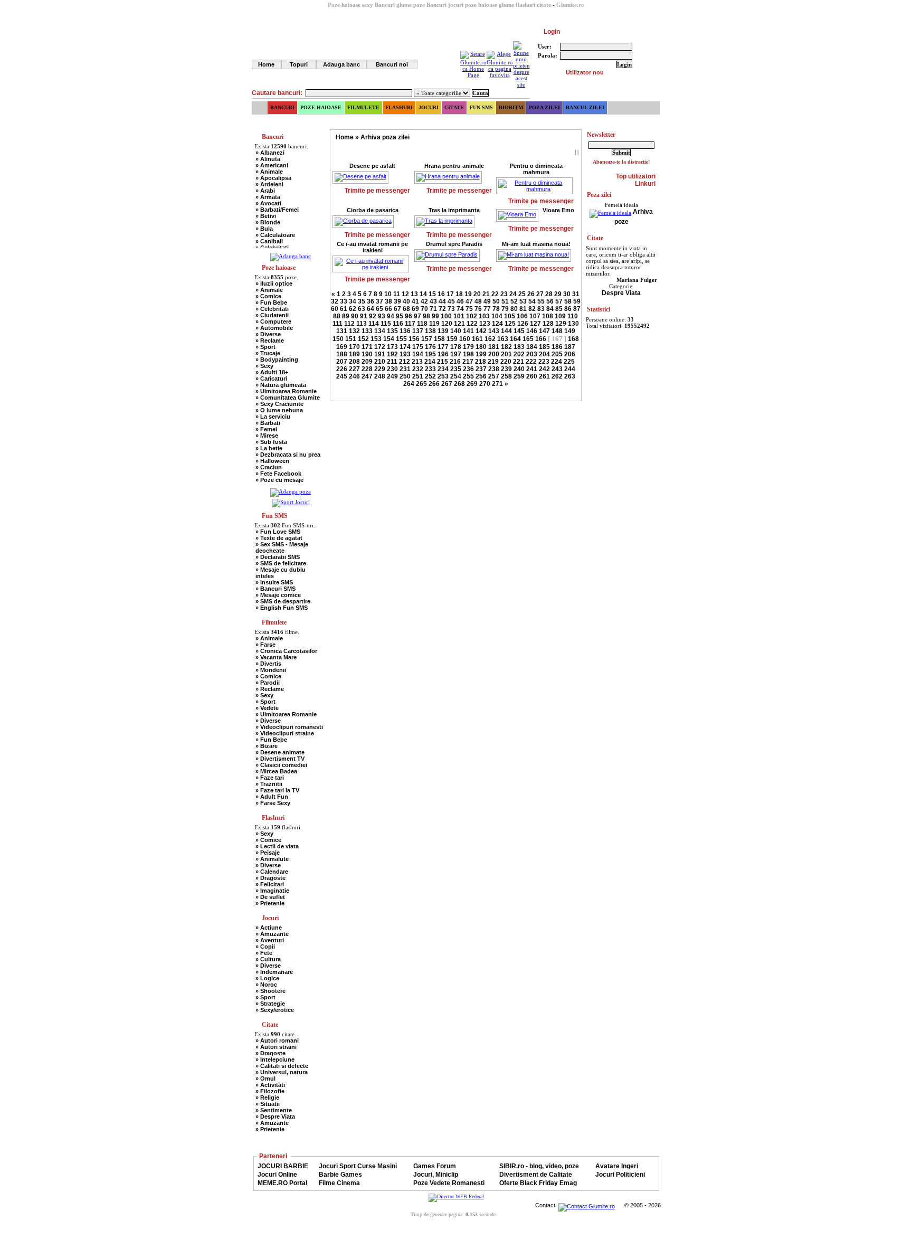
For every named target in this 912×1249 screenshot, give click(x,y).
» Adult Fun (271, 796)
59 (577, 301)
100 (446, 316)
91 (363, 316)
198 (468, 354)
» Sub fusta (271, 442)
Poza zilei (544, 107)
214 (429, 361)
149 (569, 331)
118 (422, 323)
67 (397, 309)
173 (392, 347)
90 (354, 316)
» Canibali (269, 241)
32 (334, 301)
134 (379, 331)
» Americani (271, 165)
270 (484, 383)
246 (354, 376)
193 (405, 354)
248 (379, 376)
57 (559, 301)
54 (532, 301)
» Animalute (272, 859)
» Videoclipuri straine (284, 733)
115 (386, 323)
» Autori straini (276, 1047)
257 (493, 376)
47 (469, 301)
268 (459, 383)
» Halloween (272, 461)
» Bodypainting (276, 359)
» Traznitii (268, 784)
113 (361, 323)
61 (343, 309)
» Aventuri (269, 940)
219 (493, 361)
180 (481, 347)
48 (478, 301)
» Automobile (274, 328)
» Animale (269, 171)
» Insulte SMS (274, 582)
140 (455, 331)
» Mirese (266, 435)
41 (415, 301)
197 (455, 354)
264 (408, 383)
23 (504, 294)
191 (379, 354)
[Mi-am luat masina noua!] (536, 255)
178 (455, 347)
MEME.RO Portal (282, 1183)
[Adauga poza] (290, 491)
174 (405, 347)
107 (534, 316)
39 (397, 301)
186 (557, 347)
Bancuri (282, 107)
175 (417, 347)
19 (468, 294)
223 (543, 361)
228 (367, 369)
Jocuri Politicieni (620, 1174)
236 (468, 369)
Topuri (299, 64)
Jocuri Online (277, 1174)
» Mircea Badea (276, 771)
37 (379, 301)
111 (337, 323)
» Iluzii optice (273, 283)
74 (460, 309)
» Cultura (268, 959)
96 (408, 316)
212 (404, 361)
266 (434, 383)
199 (481, 354)
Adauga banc (341, 64)
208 (354, 361)
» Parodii (267, 682)
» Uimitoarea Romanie (286, 391)
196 (443, 354)
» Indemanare (274, 972)
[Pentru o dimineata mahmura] (537, 185)
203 (531, 354)
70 (424, 309)
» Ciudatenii (272, 315)
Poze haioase (320, 107)
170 (354, 347)
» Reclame (269, 340)
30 (567, 294)
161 (477, 339)
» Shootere (270, 991)
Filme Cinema (339, 1183)
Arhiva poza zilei (385, 137)
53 (523, 301)
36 (370, 301)
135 (392, 331)
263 (569, 376)
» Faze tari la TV (277, 790)
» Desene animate (280, 752)
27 (540, 294)
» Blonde (267, 222)
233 (430, 369)
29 (558, 294)
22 (495, 294)
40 (406, 301)
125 (510, 323)
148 (557, 331)
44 (442, 301)
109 (560, 316)
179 (468, 347)
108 (547, 316)
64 (370, 309)
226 (341, 369)
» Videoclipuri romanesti (289, 727)
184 (531, 347)
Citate (454, 107)
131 (341, 331)
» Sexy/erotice (274, 1010)
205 (557, 354)
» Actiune (268, 927)
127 (535, 323)
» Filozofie (269, 1091)
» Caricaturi (271, 378)
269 (472, 383)
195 (430, 354)
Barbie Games (340, 1174)
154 (388, 339)
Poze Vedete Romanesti (448, 1183)
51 (505, 301)
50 (496, 301)
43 (433, 301)
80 (514, 309)
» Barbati (267, 423)
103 (484, 316)
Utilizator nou (585, 72)
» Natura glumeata (280, 385)
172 (379, 347)
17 (450, 294)
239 (506, 369)
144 (506, 331)
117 (410, 323)
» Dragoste (270, 878)
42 (424, 301)
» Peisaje (267, 852)
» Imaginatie (272, 890)
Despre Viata (621, 293)
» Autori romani (277, 1040)
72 (442, 309)
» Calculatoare (275, 235)
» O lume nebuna (279, 410)
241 (531, 369)
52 (514, 301)
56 (550, 301)
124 (497, 323)
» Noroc (266, 984)
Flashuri (399, 107)
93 (381, 316)
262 (557, 376)
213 (417, 361)
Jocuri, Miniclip (435, 1174)
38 (388, 301)
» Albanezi (269, 152)
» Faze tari (269, 777)
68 (406, 309)
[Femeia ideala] (610, 212)
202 (519, 354)
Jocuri (429, 107)
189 (354, 354)
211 (392, 361)
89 (345, 316)
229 (379, 369)
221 (518, 361)
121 (459, 323)
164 (515, 339)
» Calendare (271, 871)
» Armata (267, 197)
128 (548, 323)
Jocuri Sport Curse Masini (358, 1166)
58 (568, 301)
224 (556, 361)
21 (486, 294)
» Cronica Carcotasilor (286, 651)
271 (497, 383)
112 (349, 323)
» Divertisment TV (280, 758)
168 (573, 339)
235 (455, 369)
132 (354, 331)
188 (341, 354)
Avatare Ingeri (616, 1166)
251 (417, 376)
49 (487, 301)
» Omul (265, 1078)
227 (354, 369)
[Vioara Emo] (520, 215)
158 (439, 339)
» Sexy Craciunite (279, 404)
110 (572, 316)
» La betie (268, 448)
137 (417, 331)
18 (459, 294)
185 (544, 347)
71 (433, 309)
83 (541, 309)
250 (405, 376)
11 (396, 294)
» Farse (265, 644)
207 (341, 361)
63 (361, 309)
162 (490, 339)
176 (430, 347)
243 (557, 369)
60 (334, 309)
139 (443, 331)
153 (376, 339)
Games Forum (434, 1166)
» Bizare (266, 746)
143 (493, 331)
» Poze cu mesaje (279, 480)
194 (417, 354)
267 (446, 383)
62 (352, 309)
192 (392, 354)
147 (544, 331)
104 (496, 316)
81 (523, 309)
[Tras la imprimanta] (447, 221)
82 (532, 309)
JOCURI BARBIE (283, 1166)
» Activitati (270, 1085)
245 (341, 376)
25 (522, 294)
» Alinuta (267, 159)
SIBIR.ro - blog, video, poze (539, 1166)
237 (481, 369)
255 (468, 376)
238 (493, 369)
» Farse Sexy (272, 803)
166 (540, 339)
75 (469, 309)
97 (417, 316)
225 (569, 361)
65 (379, 309)
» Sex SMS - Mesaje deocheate (281, 547)
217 (467, 361)
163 (502, 339)
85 (559, 309)
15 (432, 294)
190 (367, 354)
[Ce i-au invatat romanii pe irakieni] (374, 264)
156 (414, 339)
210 (379, 361)
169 (341, 347)
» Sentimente (273, 1110)
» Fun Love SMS (277, 531)
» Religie (267, 1097)
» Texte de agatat (278, 538)
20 (477, 294)
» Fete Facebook (278, 473)
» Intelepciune (274, 1059)
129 (560, 323)
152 (363, 339)
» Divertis (268, 663)
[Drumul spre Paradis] (450, 255)
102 (471, 316)
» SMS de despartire (282, 601)
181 (493, 347)
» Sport (265, 347)
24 (513, 294)
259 (519, 376)
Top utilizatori (636, 176)
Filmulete (363, 107)
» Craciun (268, 467)
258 (506, 376)
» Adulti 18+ (271, 372)
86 (568, 309)
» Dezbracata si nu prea (287, 454)
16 (441, 294)
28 (549, 294)
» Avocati (268, 203)
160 (464, 339)
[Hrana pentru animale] (451, 177)
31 (576, 294)
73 (451, 309)
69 (415, 309)
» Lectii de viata (277, 846)
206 (569, 354)
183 (519, 347)
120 (446, 323)
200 (493, 354)
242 (544, 369)
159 (452, 339)
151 (350, 339)
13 (414, 294)
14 (423, 294)
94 (390, 316)
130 (573, 323)
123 (484, 323)
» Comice (268, 296)
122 (472, 323)
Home (266, 64)
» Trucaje (267, 353)
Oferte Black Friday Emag (538, 1183)
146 (531, 331)
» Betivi (265, 216)
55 (541, 301)
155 (401, 339)
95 (399, 316)
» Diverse (268, 334)
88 (336, 316)
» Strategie (270, 1003)
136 (405, 331)
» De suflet (270, 897)
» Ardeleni (269, 184)
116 (398, 323)
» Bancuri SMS (275, 588)
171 (367, 347)
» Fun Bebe (271, 302)
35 (361, 301)
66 (388, 309)
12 (405, 294)
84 (550, 309)
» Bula (264, 228)
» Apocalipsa (273, 178)
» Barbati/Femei (277, 209)
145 (519, 331)
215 (442, 361)
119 (434, 323)
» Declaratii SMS (277, 557)
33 (343, 301)
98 (426, 316)
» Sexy (264, 366)
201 (506, 354)
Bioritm (511, 107)
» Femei (266, 429)
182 (506, 347)
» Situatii (267, 1104)
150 (338, 339)
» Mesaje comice (278, 595)
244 (569, 369)
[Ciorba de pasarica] (366, 221)
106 (522, 316)
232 (417, 369)
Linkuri (645, 183)
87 (577, 309)
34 (352, 301)
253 (443, 376)
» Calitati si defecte (281, 1066)
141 (468, 331)
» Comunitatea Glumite (287, 397)
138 (430, 331)
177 (443, 347)
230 (392, 369)
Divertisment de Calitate (535, 1174)
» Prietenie (269, 903)
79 (505, 309)
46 (460, 301)
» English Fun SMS (281, 607)
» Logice (267, 978)
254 (455, 376)
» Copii (265, 946)
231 (405, 369)
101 (458, 316)
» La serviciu (272, 416)
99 (435, 316)
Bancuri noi (392, 64)
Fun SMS (481, 107)
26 (531, 294)
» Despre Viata (275, 1116)
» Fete (263, 953)
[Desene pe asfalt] (364, 177)
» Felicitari (269, 884)
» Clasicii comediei (281, 765)
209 (367, 361)
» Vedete (267, 708)
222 (531, 361)
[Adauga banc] (290, 256)
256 (481, 376)
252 (430, 376)
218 (480, 361)
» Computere (273, 321)
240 (519, 369)
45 (451, 301)
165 (528, 339)
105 (509, 316)
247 (367, 376)
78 (496, 309)
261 (544, 376)
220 (505, 361)
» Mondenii (270, 670)
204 (544, 354)
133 (367, 331)
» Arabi (265, 190)
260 (531, 376)
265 (421, 383)
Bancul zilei (585, 107)
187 (569, 347)
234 (443, 369)
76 (478, 309)
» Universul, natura (281, 1072)
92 (372, 316)
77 (487, 309)
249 (392, 376)
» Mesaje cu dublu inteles (280, 572)
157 (426, 339)
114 (373, 323)
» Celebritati (272, 309)
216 (455, 361)
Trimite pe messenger (377, 190)
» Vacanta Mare (276, 657)
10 (388, 294)
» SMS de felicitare (280, 563)
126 (522, 323)
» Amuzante (272, 934)
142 (481, 331)
